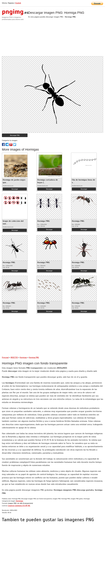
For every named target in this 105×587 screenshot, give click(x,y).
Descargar (15, 189)
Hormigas (19, 501)
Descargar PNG (15, 135)
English (18, 3)
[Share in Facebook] (3, 144)
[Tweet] (14, 144)
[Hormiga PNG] (49, 202)
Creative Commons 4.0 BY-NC (19, 506)
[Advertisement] (52, 38)
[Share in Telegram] (7, 144)
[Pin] (10, 144)
